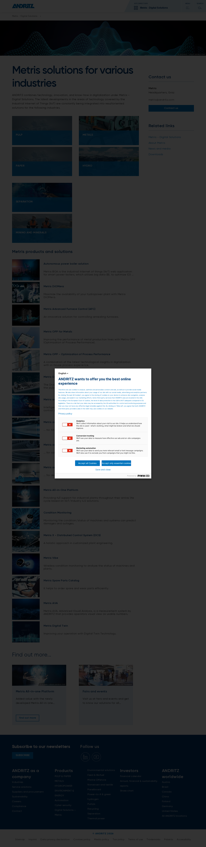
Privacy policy (65, 413)
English (62, 373)
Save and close (103, 469)
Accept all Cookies (87, 463)
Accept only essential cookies (116, 463)
